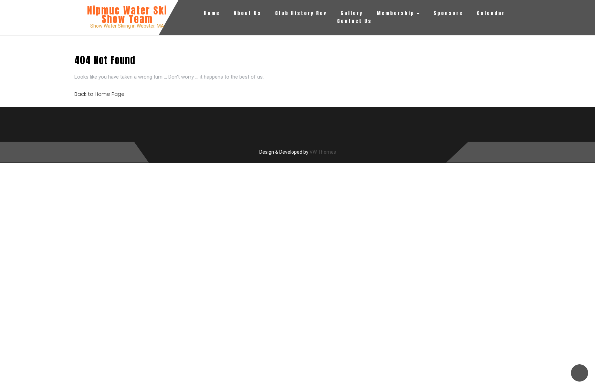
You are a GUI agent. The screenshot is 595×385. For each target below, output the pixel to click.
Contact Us (354, 21)
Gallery (352, 13)
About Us (247, 13)
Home (212, 13)
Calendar (491, 13)
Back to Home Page (99, 94)
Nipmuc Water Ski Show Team (127, 14)
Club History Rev (301, 13)
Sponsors (448, 13)
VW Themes (322, 152)
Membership (396, 13)
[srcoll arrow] (579, 373)
